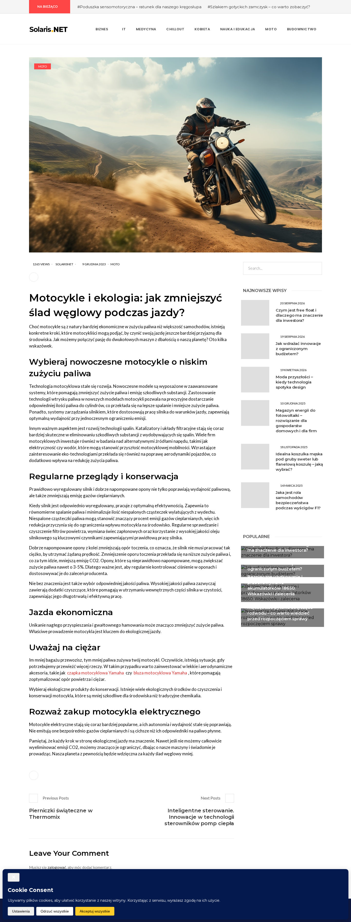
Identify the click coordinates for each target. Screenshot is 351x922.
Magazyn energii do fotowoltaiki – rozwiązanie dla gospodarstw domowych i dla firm (296, 420)
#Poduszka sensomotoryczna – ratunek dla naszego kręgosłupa (139, 6)
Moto (42, 66)
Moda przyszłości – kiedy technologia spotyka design (294, 382)
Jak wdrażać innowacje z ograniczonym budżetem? (298, 348)
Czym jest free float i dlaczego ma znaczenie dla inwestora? (299, 315)
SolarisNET (64, 264)
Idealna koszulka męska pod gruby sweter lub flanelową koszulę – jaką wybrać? (299, 461)
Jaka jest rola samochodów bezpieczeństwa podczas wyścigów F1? (298, 500)
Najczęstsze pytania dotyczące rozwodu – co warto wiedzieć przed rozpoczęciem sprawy (280, 613)
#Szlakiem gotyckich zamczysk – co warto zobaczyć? (259, 6)
